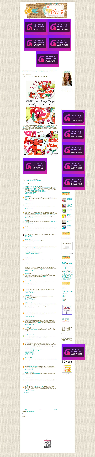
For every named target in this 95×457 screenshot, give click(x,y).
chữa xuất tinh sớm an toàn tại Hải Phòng (37, 190)
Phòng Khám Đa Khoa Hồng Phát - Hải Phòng (32, 186)
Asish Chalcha (27, 203)
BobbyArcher (27, 273)
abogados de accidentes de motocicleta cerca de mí (33, 349)
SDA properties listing (33, 366)
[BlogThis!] (34, 179)
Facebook (38, 71)
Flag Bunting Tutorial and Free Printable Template (69, 226)
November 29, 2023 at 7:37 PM (30, 299)
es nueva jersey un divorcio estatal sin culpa (32, 350)
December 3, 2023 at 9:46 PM (29, 316)
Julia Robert (27, 257)
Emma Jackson (27, 211)
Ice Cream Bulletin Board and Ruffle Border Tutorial (69, 205)
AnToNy (26, 385)
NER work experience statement (30, 251)
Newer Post (25, 409)
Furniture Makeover (66, 279)
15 (32, 295)
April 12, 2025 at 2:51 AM (29, 369)
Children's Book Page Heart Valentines (67, 292)
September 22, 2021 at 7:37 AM (30, 254)
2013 (63, 296)
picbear (26, 199)
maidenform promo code (29, 291)
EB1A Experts (27, 377)
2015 (63, 287)
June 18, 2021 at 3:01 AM (29, 223)
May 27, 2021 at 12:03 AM (29, 217)
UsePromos (39, 322)
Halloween (65, 271)
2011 (63, 299)
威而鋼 (30, 228)
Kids (70, 276)
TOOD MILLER (27, 239)
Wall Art (71, 277)
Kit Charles (27, 302)
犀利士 (52, 221)
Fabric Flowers (67, 264)
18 (32, 319)
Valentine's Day (38, 180)
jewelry (70, 263)
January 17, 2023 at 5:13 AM (29, 285)
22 (31, 357)
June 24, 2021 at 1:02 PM (29, 236)
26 (30, 385)
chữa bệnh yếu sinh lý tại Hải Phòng (34, 189)
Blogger (49, 449)
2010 (63, 300)
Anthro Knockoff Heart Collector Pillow (69, 221)
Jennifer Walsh (27, 319)
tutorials (64, 262)
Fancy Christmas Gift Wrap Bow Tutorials (69, 199)
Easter (62, 279)
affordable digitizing (34, 329)
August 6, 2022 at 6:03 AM (29, 270)
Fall (68, 275)
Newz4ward (27, 357)
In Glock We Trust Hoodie (39, 386)
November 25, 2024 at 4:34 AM (30, 354)
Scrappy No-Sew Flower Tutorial (69, 209)
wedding (64, 278)
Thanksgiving (64, 277)
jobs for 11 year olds (28, 298)
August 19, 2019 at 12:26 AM (29, 193)
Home (41, 409)
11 (31, 266)
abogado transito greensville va (30, 351)
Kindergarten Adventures (29, 180)
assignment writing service (39, 216)
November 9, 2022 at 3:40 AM (29, 277)
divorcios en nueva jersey (29, 348)
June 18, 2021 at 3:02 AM (29, 230)
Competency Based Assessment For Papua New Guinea (34, 252)
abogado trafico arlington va (29, 353)
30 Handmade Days (39, 126)
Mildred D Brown (28, 372)
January (64, 293)
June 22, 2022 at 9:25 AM (29, 263)
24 (33, 372)
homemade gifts (65, 268)
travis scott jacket (37, 373)
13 (30, 280)
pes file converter (28, 235)
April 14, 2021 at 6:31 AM (29, 208)
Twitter (42, 71)
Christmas (67, 267)
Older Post (56, 409)
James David (27, 233)
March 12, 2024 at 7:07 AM (29, 331)
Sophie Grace (27, 196)
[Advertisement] (40, 401)
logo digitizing (38, 240)
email (27, 71)
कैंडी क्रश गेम (44, 276)
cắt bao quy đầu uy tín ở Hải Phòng (44, 187)
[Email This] (33, 179)
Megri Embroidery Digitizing (37, 269)
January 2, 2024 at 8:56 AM (29, 324)
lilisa (25, 220)
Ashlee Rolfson (27, 295)
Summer (70, 278)
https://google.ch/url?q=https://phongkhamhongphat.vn (35, 192)
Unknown (26, 280)
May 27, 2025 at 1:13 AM (28, 382)
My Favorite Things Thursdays (67, 266)
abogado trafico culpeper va (29, 352)
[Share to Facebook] (36, 179)
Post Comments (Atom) (31, 411)
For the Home (65, 265)
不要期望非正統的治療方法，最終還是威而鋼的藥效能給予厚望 (41, 228)
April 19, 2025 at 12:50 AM (29, 374)
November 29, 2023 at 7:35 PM (30, 292)
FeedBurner (69, 248)
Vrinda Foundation (28, 334)
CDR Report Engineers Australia (37, 247)
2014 (63, 295)
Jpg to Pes (26, 261)
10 (31, 257)
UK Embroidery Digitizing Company (31, 283)
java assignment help (38, 213)
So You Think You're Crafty (68, 274)
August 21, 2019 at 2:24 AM (29, 200)
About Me (71, 270)
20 (33, 334)
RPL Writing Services (28, 250)
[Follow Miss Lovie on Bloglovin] (66, 238)
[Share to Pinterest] (37, 179)
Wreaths (65, 270)
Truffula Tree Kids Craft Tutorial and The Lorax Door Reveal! (69, 216)
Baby (68, 277)
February (64, 290)
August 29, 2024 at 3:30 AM (29, 339)
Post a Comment (26, 392)
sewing (34, 180)
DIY (67, 278)
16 (31, 302)
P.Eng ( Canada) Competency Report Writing (32, 253)
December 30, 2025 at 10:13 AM (30, 390)
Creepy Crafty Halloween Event (67, 273)
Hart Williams (27, 327)
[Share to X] (35, 179)
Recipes (64, 275)
